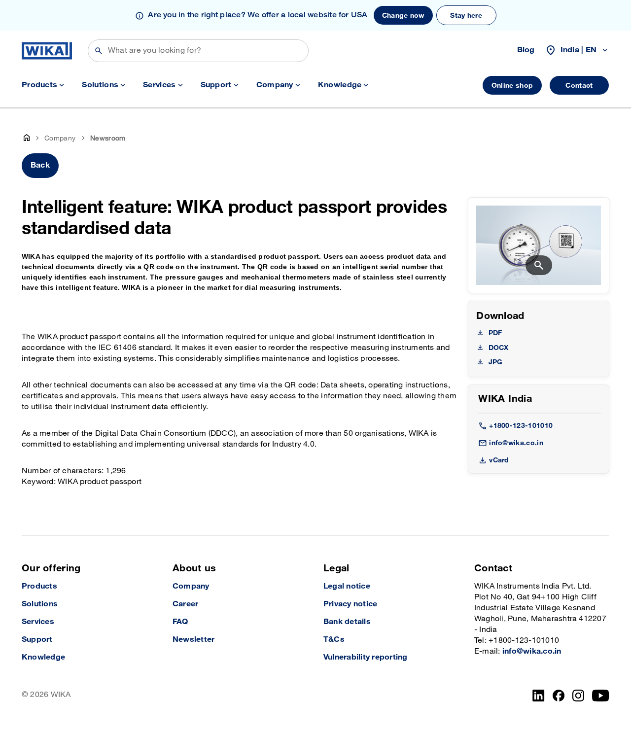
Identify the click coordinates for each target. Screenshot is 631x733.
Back (40, 165)
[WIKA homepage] (47, 50)
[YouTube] (600, 695)
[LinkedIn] (538, 695)
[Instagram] (578, 695)
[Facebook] (559, 695)
